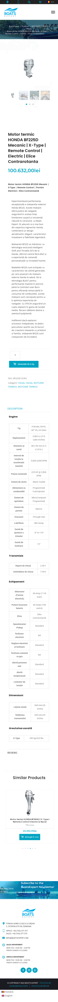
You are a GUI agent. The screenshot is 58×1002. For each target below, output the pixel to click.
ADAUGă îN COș (26, 364)
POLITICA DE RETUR (40, 986)
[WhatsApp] (35, 970)
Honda (21, 382)
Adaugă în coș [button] (31, 837)
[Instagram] (29, 970)
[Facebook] (23, 970)
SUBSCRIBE (21, 898)
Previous (14, 98)
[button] (7, 2)
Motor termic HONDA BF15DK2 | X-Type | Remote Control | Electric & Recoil (29, 820)
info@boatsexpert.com (17, 938)
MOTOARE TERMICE (28, 386)
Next (44, 98)
